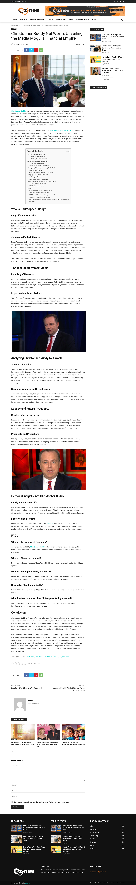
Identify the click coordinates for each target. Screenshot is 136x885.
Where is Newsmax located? (40, 192)
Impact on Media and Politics (40, 165)
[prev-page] (12, 751)
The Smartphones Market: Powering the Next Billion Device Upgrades (113, 70)
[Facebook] (111, 1)
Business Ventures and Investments (42, 172)
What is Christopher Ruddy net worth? (43, 195)
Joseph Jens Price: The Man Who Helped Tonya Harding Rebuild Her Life (47, 744)
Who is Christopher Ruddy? (37, 154)
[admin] (12, 44)
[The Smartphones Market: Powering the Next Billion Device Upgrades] (95, 71)
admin (18, 44)
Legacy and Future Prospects (38, 175)
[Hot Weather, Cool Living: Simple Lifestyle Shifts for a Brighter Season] (23, 732)
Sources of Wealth (36, 170)
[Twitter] (123, 1)
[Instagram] (114, 1)
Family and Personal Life (38, 183)
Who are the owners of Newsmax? (41, 190)
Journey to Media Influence (39, 159)
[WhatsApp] (41, 50)
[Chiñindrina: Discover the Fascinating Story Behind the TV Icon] (73, 732)
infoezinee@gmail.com (98, 872)
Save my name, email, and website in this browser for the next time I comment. (41, 802)
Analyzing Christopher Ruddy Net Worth (41, 168)
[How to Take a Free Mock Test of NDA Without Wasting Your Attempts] (95, 59)
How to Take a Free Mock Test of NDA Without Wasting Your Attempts (113, 59)
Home (13, 26)
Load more (106, 79)
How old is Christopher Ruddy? (40, 197)
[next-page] (16, 751)
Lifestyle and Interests (38, 186)
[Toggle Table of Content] (66, 151)
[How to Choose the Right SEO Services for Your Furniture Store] (95, 48)
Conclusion (31, 201)
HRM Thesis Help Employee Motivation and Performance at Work (113, 37)
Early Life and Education (38, 156)
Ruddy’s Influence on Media (39, 177)
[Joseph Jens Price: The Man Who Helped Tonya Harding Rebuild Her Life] (48, 732)
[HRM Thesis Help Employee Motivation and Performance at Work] (95, 37)
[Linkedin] (117, 1)
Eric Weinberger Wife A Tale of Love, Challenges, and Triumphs (48, 657)
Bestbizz (27, 883)
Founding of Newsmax (38, 163)
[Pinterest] (120, 1)
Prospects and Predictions (39, 179)
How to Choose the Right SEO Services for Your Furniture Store (112, 48)
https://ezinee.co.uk (33, 703)
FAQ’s (30, 188)
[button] (122, 19)
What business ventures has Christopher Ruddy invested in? (50, 199)
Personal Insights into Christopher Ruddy (42, 181)
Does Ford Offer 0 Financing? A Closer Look (26, 688)
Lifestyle (18, 26)
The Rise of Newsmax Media (37, 161)
